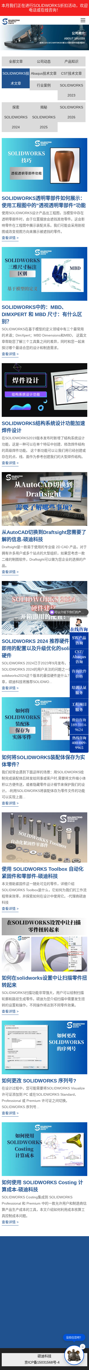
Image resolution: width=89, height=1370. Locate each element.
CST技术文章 (71, 73)
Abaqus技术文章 (44, 73)
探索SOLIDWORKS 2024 (15, 117)
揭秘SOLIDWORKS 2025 (43, 117)
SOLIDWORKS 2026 (71, 112)
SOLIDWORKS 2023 (71, 90)
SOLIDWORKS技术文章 (15, 78)
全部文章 (16, 61)
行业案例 (44, 85)
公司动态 (44, 61)
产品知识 (71, 61)
